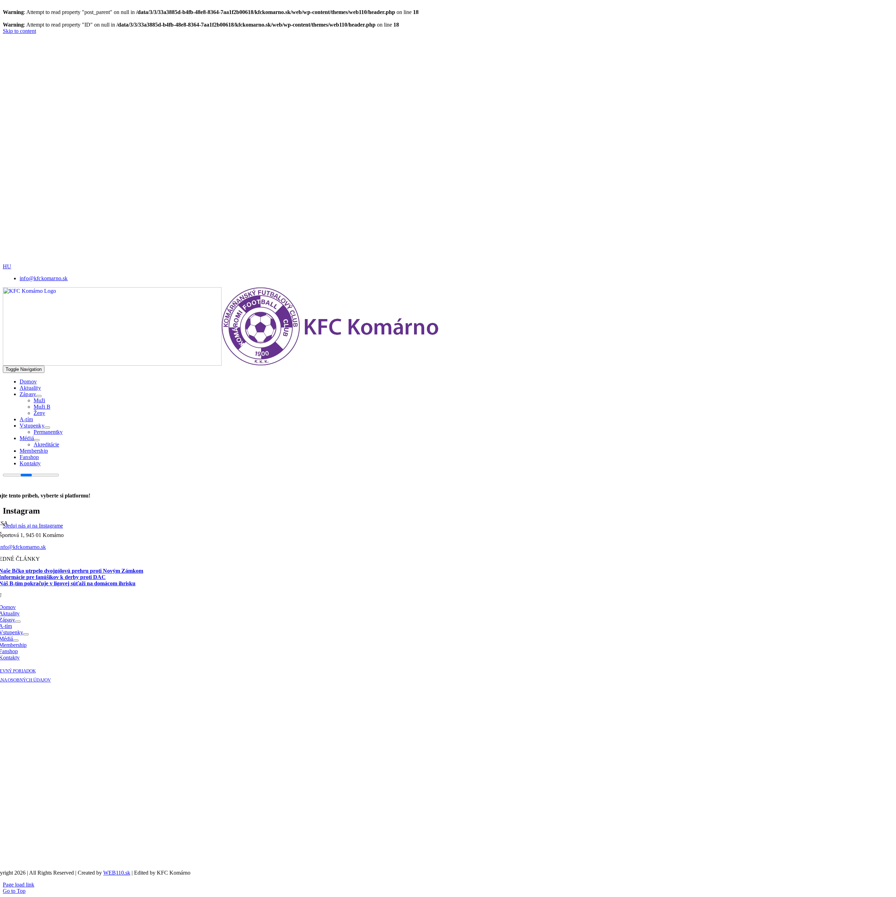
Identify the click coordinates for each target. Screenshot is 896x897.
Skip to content (19, 31)
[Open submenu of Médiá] (37, 440)
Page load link (18, 885)
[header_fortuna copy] (240, 73)
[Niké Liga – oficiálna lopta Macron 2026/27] (290, 261)
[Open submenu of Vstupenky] (47, 427)
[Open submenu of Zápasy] (39, 396)
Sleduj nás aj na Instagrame (33, 526)
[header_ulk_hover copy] (242, 122)
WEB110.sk (116, 873)
